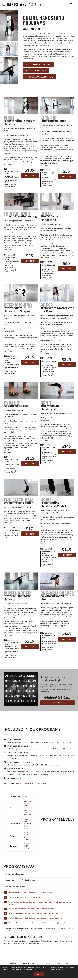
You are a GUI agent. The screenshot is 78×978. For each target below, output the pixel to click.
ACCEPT (39, 974)
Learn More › (8, 164)
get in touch (8, 943)
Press (26, 844)
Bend (26, 828)
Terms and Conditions (61, 968)
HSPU (26, 846)
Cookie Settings (70, 967)
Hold (26, 819)
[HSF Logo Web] (22, 1)
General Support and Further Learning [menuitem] (20, 880)
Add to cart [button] (30, 175)
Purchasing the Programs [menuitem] (15, 886)
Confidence (28, 801)
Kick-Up (27, 810)
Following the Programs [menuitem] (14, 874)
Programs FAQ (29, 783)
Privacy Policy (53, 968)
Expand (27, 826)
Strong (26, 848)
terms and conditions (22, 931)
